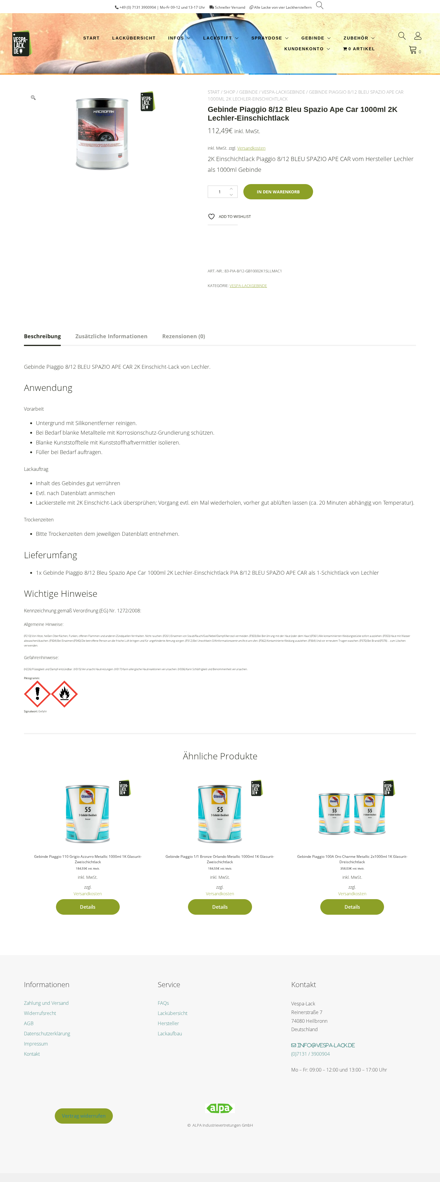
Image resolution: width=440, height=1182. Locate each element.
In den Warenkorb (278, 192)
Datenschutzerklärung (47, 1033)
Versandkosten (251, 148)
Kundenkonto (304, 48)
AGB (29, 1023)
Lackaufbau (170, 1033)
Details (87, 907)
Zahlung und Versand (46, 1003)
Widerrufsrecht (40, 1013)
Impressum (36, 1043)
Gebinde (312, 38)
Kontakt (32, 1054)
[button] (33, 97)
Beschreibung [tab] (42, 336)
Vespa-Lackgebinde (283, 92)
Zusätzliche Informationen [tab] (111, 336)
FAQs (163, 1003)
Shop (229, 92)
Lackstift (217, 38)
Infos (176, 38)
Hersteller (168, 1023)
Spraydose (266, 38)
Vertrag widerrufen (84, 1116)
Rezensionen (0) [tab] (183, 336)
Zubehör (356, 38)
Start (91, 38)
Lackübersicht (134, 38)
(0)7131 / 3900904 (310, 1054)
